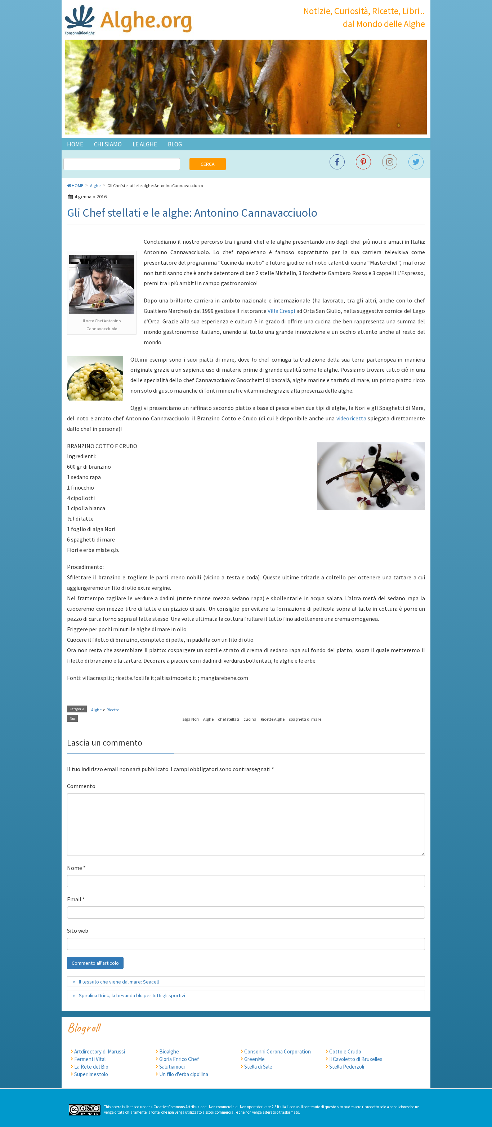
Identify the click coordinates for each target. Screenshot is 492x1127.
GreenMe (254, 1059)
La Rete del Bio (91, 1066)
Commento (81, 786)
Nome (76, 867)
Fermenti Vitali (90, 1059)
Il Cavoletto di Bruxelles (356, 1059)
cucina (249, 719)
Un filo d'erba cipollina (183, 1074)
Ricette (113, 709)
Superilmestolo (91, 1074)
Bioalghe (169, 1051)
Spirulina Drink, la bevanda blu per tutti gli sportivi (132, 995)
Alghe (96, 709)
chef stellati (228, 719)
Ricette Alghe (273, 719)
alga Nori (190, 719)
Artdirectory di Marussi (99, 1051)
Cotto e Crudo (345, 1051)
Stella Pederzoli (346, 1066)
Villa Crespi (281, 310)
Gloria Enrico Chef (179, 1059)
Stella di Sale (258, 1066)
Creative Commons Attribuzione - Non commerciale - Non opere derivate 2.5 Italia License (226, 1106)
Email (76, 899)
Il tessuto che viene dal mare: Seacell (119, 981)
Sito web (77, 930)
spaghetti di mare (305, 719)
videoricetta (351, 418)
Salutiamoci (172, 1066)
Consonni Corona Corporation (277, 1051)
